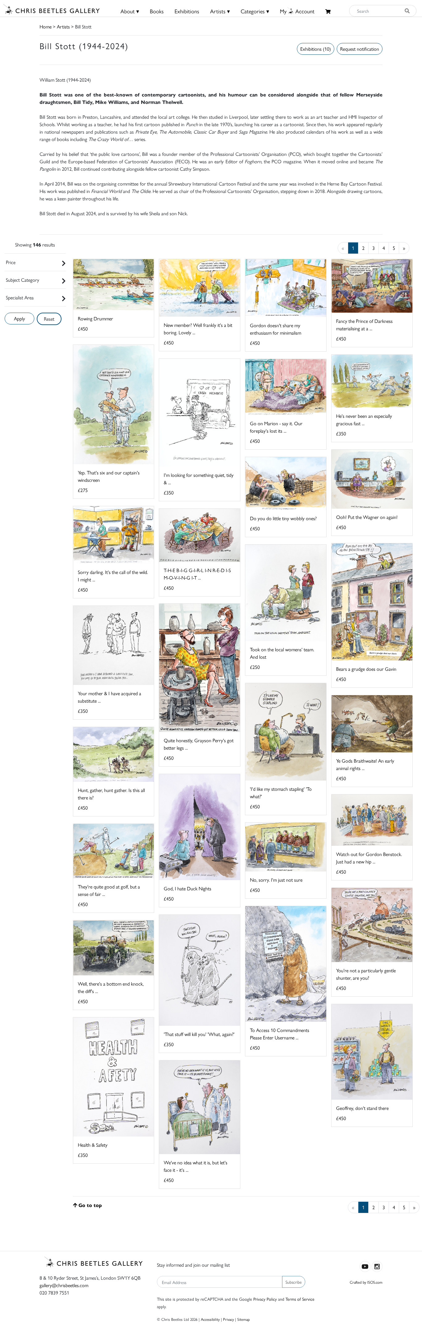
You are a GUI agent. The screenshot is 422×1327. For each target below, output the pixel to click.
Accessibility (210, 1319)
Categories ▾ (255, 11)
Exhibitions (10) (315, 48)
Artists (63, 26)
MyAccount (297, 11)
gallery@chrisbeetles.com (64, 1285)
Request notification (359, 48)
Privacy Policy (265, 1299)
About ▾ (129, 11)
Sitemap (243, 1319)
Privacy (228, 1319)
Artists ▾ (220, 11)
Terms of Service (299, 1299)
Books (157, 11)
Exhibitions (187, 11)
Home (46, 26)
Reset (49, 318)
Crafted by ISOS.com (366, 1282)
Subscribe (293, 1282)
